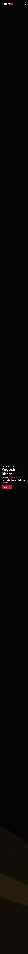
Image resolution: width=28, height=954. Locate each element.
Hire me (7, 487)
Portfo (8, 3)
